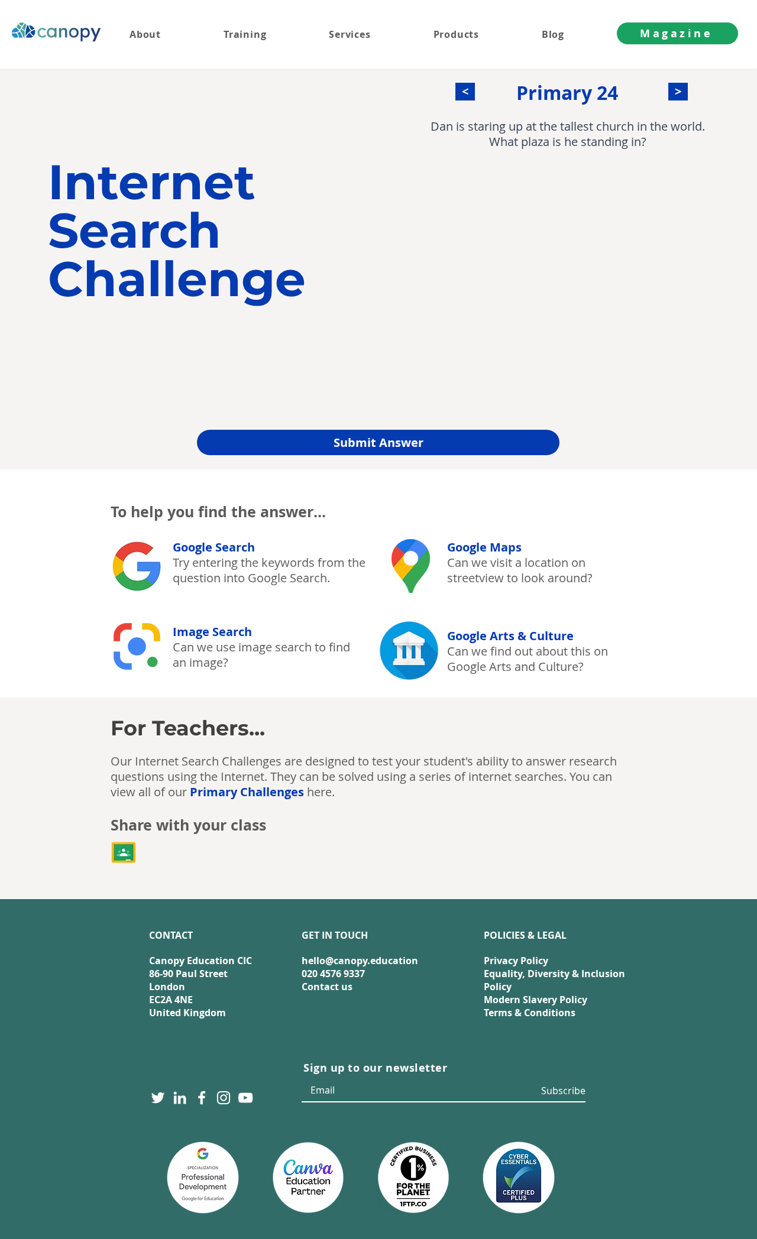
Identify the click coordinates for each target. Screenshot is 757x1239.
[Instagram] (223, 1098)
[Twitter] (158, 1098)
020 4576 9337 (333, 973)
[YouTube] (245, 1098)
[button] (372, 34)
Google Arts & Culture (510, 636)
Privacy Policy (516, 960)
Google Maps (484, 547)
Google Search (214, 547)
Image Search (212, 632)
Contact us (327, 986)
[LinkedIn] (180, 1098)
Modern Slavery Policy (535, 999)
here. (262, 792)
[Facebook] (202, 1098)
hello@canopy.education (360, 960)
